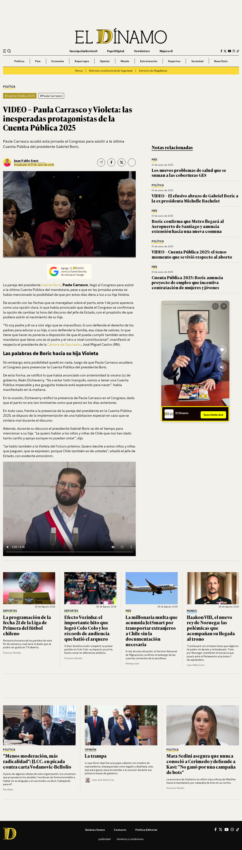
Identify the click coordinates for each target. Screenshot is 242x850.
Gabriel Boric (51, 285)
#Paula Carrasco (51, 96)
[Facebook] (221, 51)
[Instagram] (234, 51)
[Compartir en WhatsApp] (132, 162)
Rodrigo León (132, 663)
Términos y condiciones (130, 839)
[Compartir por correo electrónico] (101, 162)
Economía (57, 61)
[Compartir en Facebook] (111, 162)
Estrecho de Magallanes (153, 70)
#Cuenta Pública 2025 (20, 96)
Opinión (105, 61)
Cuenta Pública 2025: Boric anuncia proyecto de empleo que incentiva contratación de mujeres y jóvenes (187, 282)
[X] (220, 829)
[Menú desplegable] (4, 51)
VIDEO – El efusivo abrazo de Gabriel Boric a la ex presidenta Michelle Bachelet (195, 198)
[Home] (121, 36)
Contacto (120, 829)
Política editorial (146, 829)
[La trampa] (121, 725)
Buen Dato (221, 61)
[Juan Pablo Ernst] (7, 162)
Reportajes (82, 61)
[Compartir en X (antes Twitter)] (122, 162)
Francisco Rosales (12, 652)
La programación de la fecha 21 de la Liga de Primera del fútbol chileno (27, 625)
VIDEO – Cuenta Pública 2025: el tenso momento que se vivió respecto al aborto (192, 254)
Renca (79, 70)
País (37, 61)
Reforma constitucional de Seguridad (111, 70)
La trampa (95, 755)
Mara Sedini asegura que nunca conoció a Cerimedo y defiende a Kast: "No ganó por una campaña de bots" (201, 763)
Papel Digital (115, 51)
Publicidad (105, 839)
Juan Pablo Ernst (26, 160)
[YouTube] (229, 51)
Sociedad (197, 61)
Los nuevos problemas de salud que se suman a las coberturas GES (189, 172)
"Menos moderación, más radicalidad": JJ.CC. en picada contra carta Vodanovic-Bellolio (37, 761)
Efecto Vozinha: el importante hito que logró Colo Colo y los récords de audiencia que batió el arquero (86, 628)
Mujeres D (166, 51)
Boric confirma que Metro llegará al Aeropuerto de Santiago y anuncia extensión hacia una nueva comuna (188, 226)
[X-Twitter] (225, 51)
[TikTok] (238, 51)
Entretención (148, 61)
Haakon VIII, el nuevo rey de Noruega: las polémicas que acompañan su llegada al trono (211, 628)
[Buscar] (9, 51)
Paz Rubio (8, 789)
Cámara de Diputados (64, 344)
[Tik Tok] (237, 829)
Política (19, 61)
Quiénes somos (95, 829)
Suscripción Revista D (83, 51)
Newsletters (142, 51)
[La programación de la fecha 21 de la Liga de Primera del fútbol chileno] (29, 588)
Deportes (174, 61)
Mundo (125, 61)
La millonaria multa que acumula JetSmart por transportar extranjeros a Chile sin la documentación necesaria (152, 631)
